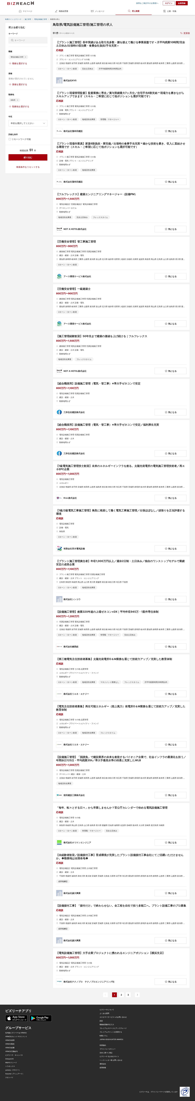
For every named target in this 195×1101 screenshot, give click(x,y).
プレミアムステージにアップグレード (113, 1028)
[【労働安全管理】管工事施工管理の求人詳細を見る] (121, 260)
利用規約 (103, 1045)
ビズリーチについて (107, 1009)
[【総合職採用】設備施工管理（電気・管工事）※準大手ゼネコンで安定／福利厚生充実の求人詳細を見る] (121, 440)
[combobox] (27, 123)
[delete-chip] (25, 57)
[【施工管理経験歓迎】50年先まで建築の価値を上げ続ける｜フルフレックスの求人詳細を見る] (121, 354)
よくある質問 (104, 1013)
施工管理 (28, 19)
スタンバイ (9, 1077)
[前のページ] (105, 994)
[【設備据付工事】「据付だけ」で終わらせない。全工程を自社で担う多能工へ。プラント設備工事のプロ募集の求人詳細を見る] (121, 924)
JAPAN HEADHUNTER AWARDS (111, 1039)
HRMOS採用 (9, 1040)
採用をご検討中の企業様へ (147, 3)
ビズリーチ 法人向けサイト (109, 1056)
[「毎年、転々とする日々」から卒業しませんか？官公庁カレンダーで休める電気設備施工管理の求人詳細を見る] (121, 826)
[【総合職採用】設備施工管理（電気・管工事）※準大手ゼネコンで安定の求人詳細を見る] (121, 399)
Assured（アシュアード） (14, 1074)
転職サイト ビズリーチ (13, 19)
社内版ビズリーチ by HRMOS (16, 1033)
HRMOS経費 (9, 1047)
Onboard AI (9, 1059)
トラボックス (10, 1066)
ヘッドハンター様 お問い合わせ (111, 1060)
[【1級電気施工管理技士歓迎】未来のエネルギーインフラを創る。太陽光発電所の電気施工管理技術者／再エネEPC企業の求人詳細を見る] (121, 482)
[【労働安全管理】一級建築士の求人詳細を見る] (121, 307)
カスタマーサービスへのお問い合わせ (113, 1017)
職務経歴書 (63, 11)
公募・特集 (171, 11)
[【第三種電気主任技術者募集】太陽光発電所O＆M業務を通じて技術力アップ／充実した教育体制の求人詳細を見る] (121, 677)
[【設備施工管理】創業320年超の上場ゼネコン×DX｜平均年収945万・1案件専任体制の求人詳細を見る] (121, 630)
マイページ (27, 11)
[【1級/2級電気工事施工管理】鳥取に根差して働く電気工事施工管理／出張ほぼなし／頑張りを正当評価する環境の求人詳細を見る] (121, 530)
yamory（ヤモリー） (12, 1070)
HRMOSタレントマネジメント (16, 1036)
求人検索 (135, 11)
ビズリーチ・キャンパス (14, 1055)
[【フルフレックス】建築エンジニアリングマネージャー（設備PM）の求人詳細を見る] (121, 212)
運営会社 (103, 1064)
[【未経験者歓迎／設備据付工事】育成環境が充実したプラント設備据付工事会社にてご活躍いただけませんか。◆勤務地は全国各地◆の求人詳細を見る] (121, 874)
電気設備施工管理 (40, 19)
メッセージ (99, 11)
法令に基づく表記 (106, 1053)
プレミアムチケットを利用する (111, 1032)
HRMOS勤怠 (9, 1044)
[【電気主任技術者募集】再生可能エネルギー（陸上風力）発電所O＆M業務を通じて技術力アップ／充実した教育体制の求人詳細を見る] (121, 726)
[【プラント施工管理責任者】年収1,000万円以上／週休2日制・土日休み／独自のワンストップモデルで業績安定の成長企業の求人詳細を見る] (121, 581)
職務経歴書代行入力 (107, 1024)
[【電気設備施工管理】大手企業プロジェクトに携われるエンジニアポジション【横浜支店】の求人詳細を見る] (121, 968)
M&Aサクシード (11, 1062)
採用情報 (103, 1067)
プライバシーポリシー (108, 1049)
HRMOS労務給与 (11, 1051)
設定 (101, 1021)
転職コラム (104, 1036)
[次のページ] (137, 994)
